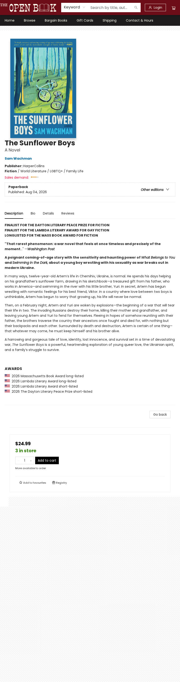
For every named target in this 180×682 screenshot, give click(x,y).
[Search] (136, 7)
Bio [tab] (33, 213)
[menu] (90, 20)
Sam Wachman (18, 158)
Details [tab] (48, 213)
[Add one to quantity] (31, 460)
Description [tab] (14, 213)
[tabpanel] (90, 313)
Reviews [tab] (67, 213)
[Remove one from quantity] (18, 460)
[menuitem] (9, 20)
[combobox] (74, 7)
